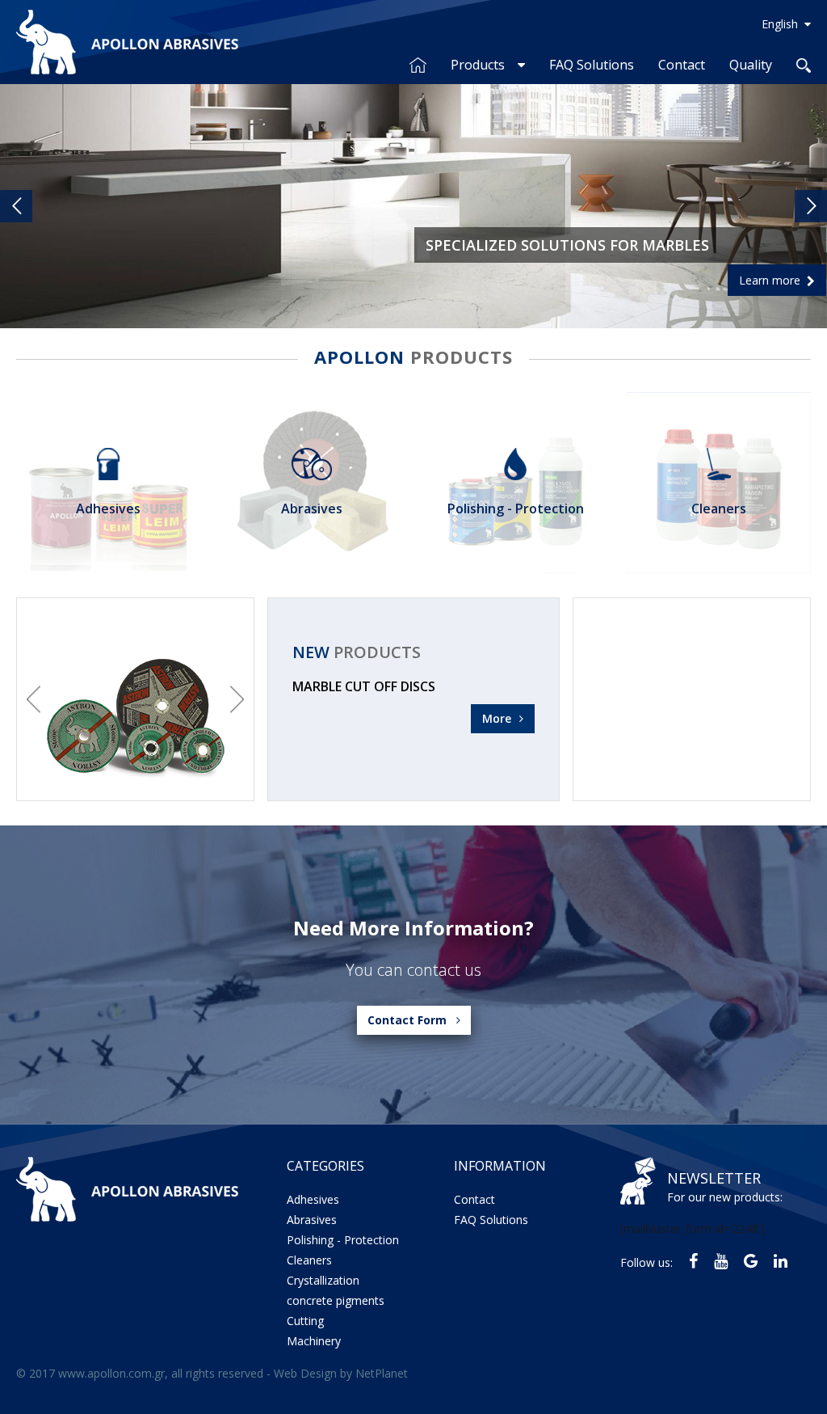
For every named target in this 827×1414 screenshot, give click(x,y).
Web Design (305, 1373)
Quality (750, 65)
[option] (135, 699)
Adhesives (313, 1199)
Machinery (314, 1341)
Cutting (305, 1320)
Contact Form (407, 1020)
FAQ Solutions (591, 65)
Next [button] (237, 699)
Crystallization (323, 1280)
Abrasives (312, 1219)
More (496, 718)
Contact (681, 65)
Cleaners (309, 1260)
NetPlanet (381, 1373)
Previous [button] (33, 699)
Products (478, 65)
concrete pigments (335, 1300)
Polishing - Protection (343, 1239)
